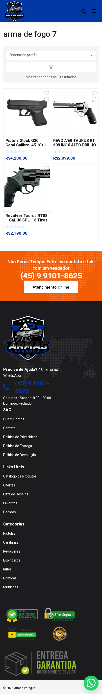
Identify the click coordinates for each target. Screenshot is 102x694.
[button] (91, 683)
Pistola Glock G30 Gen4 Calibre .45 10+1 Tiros (25, 145)
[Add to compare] (46, 99)
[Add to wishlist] (46, 93)
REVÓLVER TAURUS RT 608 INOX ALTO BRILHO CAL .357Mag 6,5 (74, 145)
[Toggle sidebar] (51, 67)
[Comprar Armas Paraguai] (14, 11)
